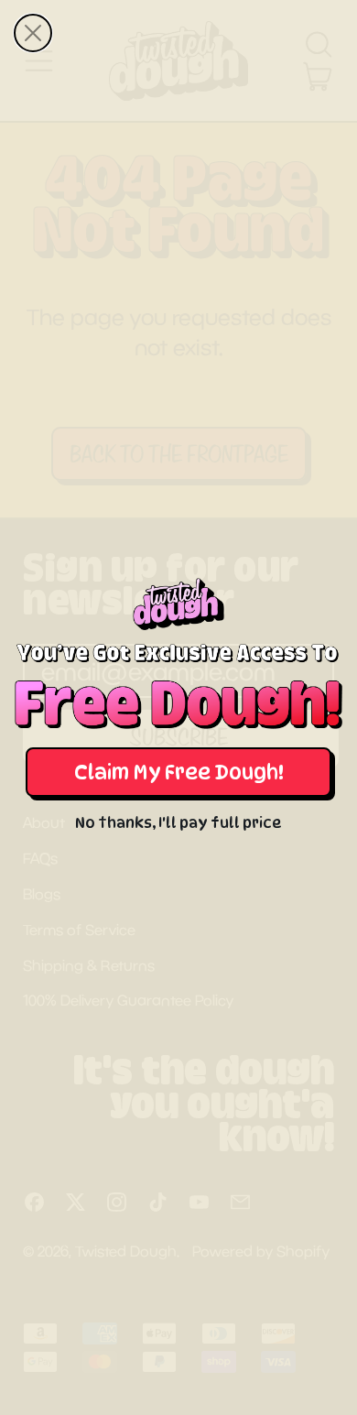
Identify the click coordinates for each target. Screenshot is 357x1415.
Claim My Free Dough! (179, 772)
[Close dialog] (33, 33)
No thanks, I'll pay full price (178, 823)
